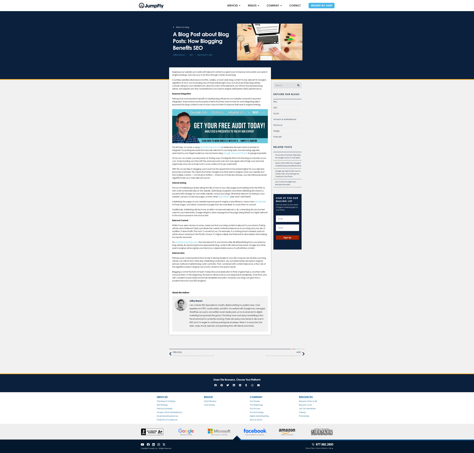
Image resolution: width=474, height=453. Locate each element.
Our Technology (257, 412)
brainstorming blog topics (186, 242)
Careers (302, 412)
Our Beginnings (256, 405)
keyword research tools (210, 147)
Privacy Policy (310, 448)
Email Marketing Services (167, 416)
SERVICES (232, 5)
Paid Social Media (164, 408)
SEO (191, 55)
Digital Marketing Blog (259, 416)
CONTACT (294, 5)
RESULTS (252, 5)
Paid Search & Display (166, 401)
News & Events (256, 420)
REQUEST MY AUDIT (322, 5)
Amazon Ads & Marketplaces (169, 412)
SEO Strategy (162, 405)
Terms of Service (321, 448)
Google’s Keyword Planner (235, 153)
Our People (255, 401)
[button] (215, 385)
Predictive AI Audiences (167, 420)
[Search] (298, 85)
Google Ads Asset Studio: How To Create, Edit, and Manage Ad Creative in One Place (287, 173)
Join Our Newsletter (307, 408)
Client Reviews (210, 401)
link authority (260, 201)
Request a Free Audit (308, 401)
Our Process (255, 408)
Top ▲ (331, 448)
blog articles (223, 196)
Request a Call (305, 405)
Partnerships (304, 416)
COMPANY (273, 5)
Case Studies (209, 405)
